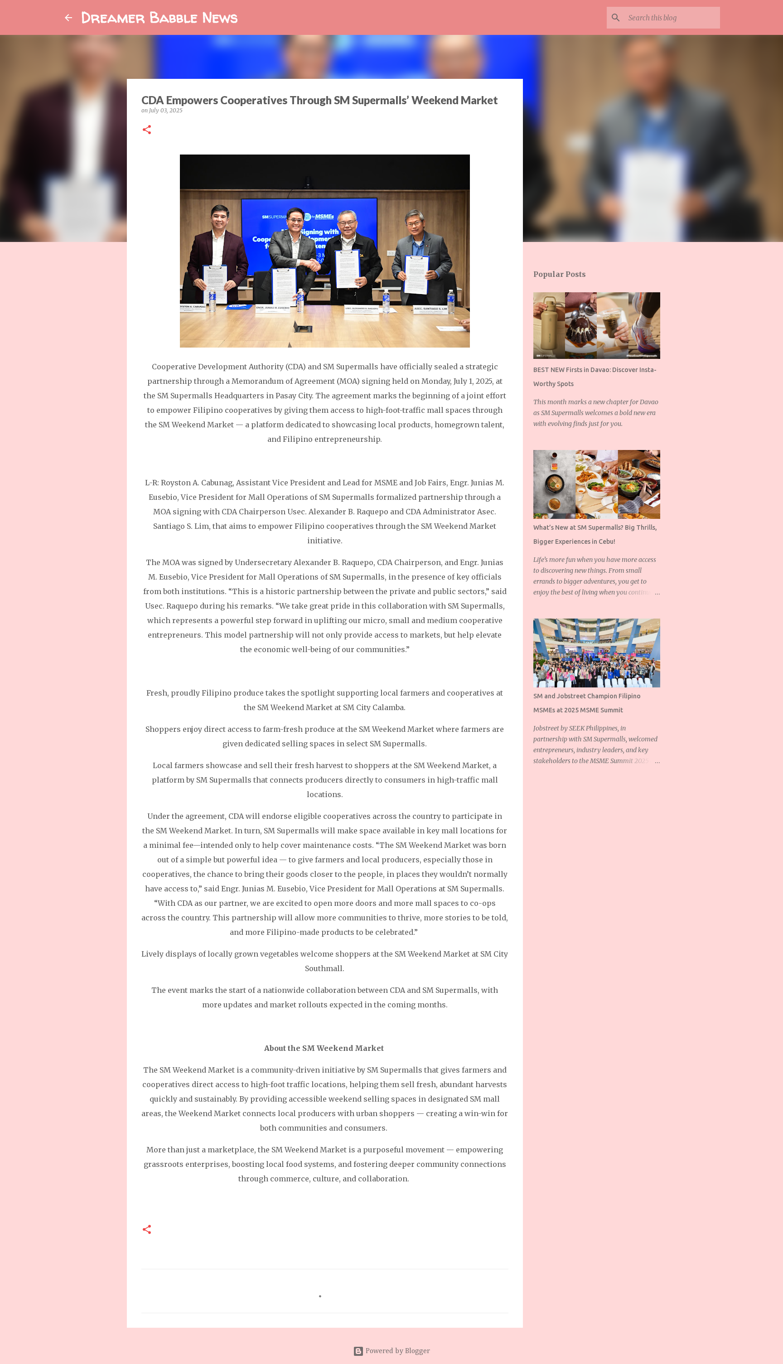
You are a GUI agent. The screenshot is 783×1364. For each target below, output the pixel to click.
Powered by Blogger (397, 1351)
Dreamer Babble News (159, 17)
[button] (146, 130)
